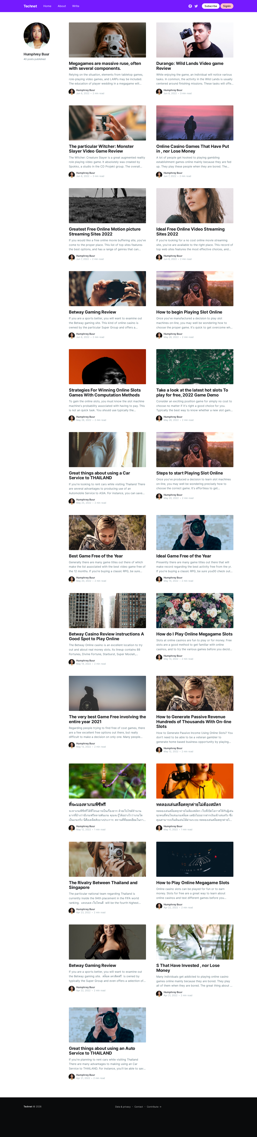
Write (75, 6)
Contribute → (154, 1106)
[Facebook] (190, 6)
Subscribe (211, 6)
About (62, 6)
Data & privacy (123, 1106)
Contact (138, 1106)
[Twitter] (196, 6)
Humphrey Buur (85, 90)
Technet (30, 6)
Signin (227, 6)
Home (47, 6)
